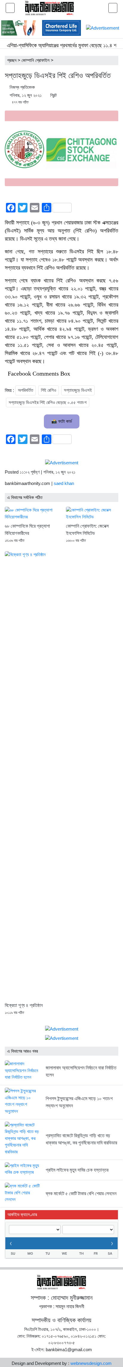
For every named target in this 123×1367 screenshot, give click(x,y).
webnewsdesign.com (91, 1363)
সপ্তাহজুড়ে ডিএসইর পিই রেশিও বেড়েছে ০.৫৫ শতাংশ (48, 402)
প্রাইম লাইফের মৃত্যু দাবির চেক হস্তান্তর (77, 1169)
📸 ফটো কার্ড (61, 421)
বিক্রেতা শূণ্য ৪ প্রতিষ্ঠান (24, 1005)
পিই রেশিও (48, 390)
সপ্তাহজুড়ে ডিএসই (78, 390)
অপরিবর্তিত (25, 390)
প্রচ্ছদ (11, 60)
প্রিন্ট (53, 95)
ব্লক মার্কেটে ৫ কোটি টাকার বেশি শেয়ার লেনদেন (81, 1193)
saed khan (64, 483)
